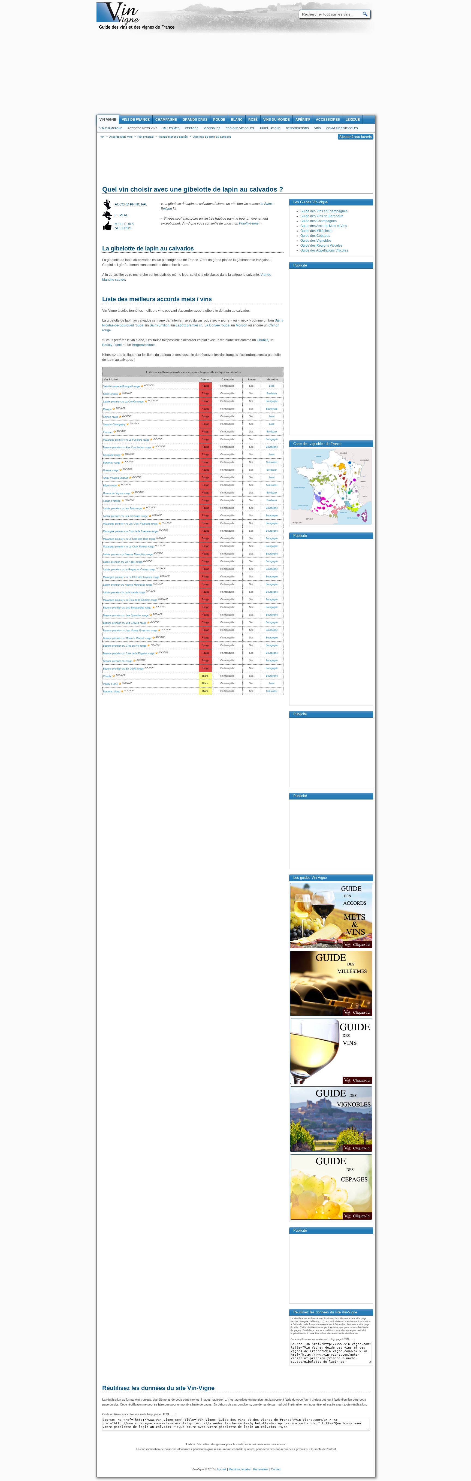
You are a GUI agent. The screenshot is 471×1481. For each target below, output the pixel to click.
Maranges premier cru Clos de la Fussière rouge (130, 531)
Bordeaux (272, 393)
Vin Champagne (110, 128)
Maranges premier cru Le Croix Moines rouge (128, 546)
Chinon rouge (110, 417)
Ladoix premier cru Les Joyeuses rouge (125, 516)
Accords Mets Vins (142, 128)
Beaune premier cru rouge (117, 661)
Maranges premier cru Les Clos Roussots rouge (130, 523)
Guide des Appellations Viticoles (324, 250)
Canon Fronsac (111, 500)
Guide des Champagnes (318, 221)
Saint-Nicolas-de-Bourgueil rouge (121, 386)
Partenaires (260, 1469)
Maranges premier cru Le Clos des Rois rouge (129, 539)
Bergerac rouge (111, 462)
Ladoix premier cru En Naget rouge (123, 562)
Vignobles (212, 128)
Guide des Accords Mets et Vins (323, 226)
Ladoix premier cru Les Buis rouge (122, 508)
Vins (317, 128)
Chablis (262, 340)
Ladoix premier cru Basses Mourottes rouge (128, 554)
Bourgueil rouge (111, 455)
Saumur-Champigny (114, 424)
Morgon (241, 325)
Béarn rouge (110, 485)
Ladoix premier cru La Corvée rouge (203, 325)
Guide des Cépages (315, 236)
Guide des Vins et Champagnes (324, 211)
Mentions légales (240, 1469)
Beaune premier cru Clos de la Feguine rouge (128, 653)
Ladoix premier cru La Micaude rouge (124, 592)
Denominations (297, 128)
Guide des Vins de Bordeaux (321, 216)
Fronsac (107, 432)
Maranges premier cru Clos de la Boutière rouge (130, 600)
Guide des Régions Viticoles (321, 245)
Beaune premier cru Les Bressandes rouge (127, 607)
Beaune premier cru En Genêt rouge (123, 668)
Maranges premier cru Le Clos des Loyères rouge (131, 577)
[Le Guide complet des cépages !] (331, 1219)
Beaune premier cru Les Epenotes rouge (126, 615)
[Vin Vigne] (137, 29)
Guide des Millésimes (316, 231)
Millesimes (171, 128)
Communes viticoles (342, 128)
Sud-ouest (271, 462)
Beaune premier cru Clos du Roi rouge (124, 645)
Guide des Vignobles (315, 241)
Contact (276, 1469)
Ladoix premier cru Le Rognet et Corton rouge (129, 569)
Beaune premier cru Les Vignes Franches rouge (130, 630)
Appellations (269, 128)
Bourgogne (272, 401)
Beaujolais (271, 408)
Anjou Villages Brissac (115, 478)
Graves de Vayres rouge (116, 493)
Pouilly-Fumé (249, 223)
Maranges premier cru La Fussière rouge (126, 439)
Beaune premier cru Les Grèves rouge (124, 623)
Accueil (221, 1469)
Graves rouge (110, 470)
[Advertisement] (235, 74)
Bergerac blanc (143, 345)
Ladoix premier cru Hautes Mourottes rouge (127, 584)
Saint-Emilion (160, 325)
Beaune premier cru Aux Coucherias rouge (127, 447)
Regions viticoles (240, 128)
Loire (271, 385)
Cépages (191, 128)
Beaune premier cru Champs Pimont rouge (127, 638)
